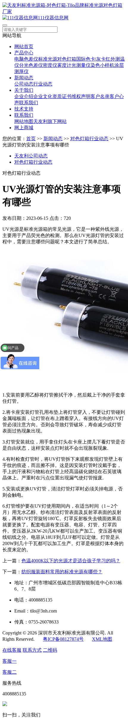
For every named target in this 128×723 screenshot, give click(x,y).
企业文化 (42, 96)
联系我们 (28, 102)
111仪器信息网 (53, 17)
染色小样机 (102, 65)
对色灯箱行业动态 (89, 138)
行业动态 (42, 83)
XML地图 (102, 639)
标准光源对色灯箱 (57, 58)
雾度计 (64, 65)
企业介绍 (23, 96)
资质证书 (61, 96)
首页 (31, 138)
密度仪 (50, 65)
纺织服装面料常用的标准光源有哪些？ (61, 571)
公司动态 (23, 83)
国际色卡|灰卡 (91, 58)
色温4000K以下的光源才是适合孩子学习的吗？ (70, 560)
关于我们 (23, 90)
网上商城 (23, 127)
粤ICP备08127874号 (63, 639)
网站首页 (23, 46)
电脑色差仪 (26, 58)
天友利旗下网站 (50, 121)
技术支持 (23, 108)
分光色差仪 (31, 65)
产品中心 (23, 52)
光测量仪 (80, 65)
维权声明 (80, 96)
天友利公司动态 (31, 155)
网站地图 (23, 121)
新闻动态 (23, 77)
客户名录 (100, 96)
